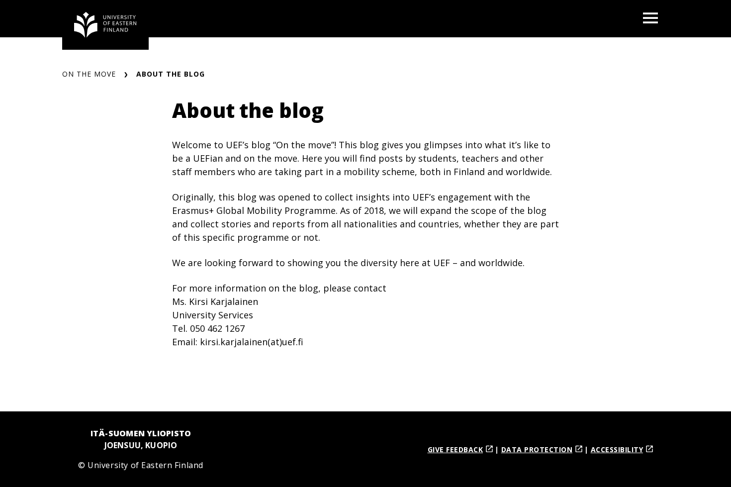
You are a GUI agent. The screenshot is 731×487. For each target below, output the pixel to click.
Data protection (537, 449)
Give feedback (455, 449)
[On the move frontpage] (105, 25)
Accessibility (617, 449)
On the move (89, 74)
